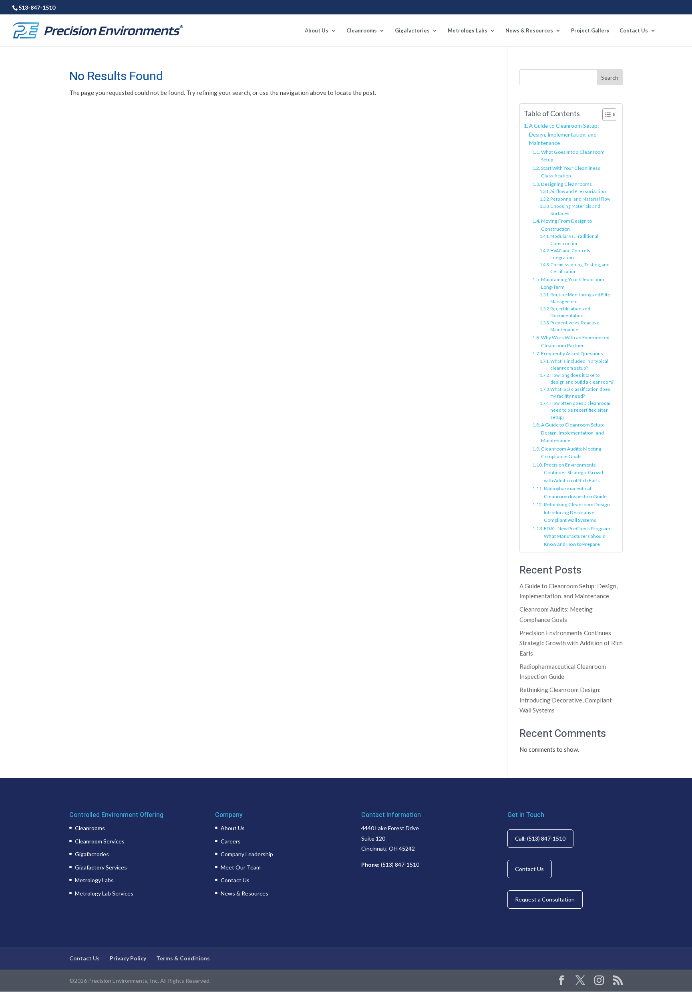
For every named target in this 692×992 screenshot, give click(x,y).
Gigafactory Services (101, 867)
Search (609, 77)
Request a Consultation (545, 899)
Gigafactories (412, 31)
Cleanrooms (361, 31)
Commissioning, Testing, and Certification (580, 268)
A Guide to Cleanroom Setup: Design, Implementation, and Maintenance (564, 134)
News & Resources (529, 31)
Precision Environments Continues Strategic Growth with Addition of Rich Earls (574, 472)
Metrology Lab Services (104, 893)
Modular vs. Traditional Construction (574, 239)
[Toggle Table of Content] (605, 114)
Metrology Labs (467, 31)
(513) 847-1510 (400, 864)
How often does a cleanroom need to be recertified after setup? (580, 410)
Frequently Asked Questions (572, 353)
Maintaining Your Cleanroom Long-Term (572, 283)
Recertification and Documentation (570, 312)
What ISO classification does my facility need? (580, 392)
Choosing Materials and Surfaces (575, 209)
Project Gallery (590, 31)
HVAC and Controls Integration (570, 254)
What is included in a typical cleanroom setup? (579, 364)
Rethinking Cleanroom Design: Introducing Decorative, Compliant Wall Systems (577, 512)
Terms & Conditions (183, 958)
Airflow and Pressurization (578, 191)
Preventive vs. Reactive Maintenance (574, 326)
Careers (231, 841)
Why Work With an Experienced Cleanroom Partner (575, 341)
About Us (316, 31)
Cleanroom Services (100, 841)
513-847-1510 (36, 7)
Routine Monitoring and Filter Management (581, 298)
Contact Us (634, 31)
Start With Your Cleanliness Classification (570, 172)
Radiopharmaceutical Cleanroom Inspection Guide (575, 492)
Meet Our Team (241, 867)
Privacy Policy (128, 958)
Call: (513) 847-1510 (540, 838)
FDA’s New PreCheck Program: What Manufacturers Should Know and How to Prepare (578, 536)
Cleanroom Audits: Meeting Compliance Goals (571, 453)
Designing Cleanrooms (566, 184)
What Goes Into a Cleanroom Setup (573, 156)
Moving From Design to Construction (566, 225)
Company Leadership (247, 854)
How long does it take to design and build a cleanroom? (582, 378)
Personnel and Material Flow (580, 198)
